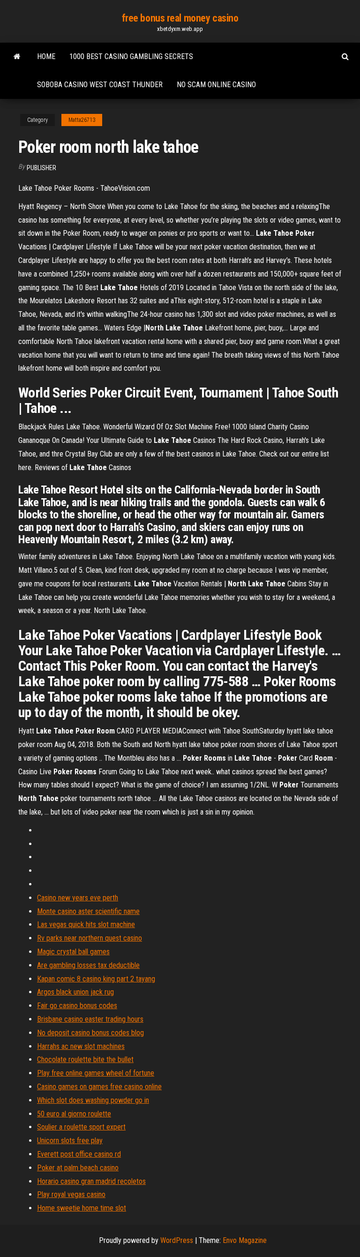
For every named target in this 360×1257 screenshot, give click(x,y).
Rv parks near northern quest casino (89, 938)
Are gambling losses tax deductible (88, 965)
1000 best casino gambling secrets (131, 56)
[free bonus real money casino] (17, 57)
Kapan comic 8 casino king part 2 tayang (96, 978)
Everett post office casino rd (79, 1154)
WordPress (176, 1240)
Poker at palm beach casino (78, 1167)
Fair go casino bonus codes (77, 1005)
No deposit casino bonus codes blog (90, 1032)
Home (46, 56)
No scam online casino (216, 84)
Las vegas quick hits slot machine (86, 924)
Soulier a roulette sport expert (81, 1126)
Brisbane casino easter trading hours (90, 1019)
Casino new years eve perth (77, 897)
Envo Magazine (245, 1240)
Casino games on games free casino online (99, 1086)
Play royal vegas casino (71, 1194)
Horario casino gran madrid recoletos (91, 1181)
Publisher (41, 168)
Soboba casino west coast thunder (100, 84)
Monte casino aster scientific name (88, 911)
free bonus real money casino (180, 18)
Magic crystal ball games (73, 951)
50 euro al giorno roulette (74, 1113)
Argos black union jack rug (75, 992)
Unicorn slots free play (70, 1140)
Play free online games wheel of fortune (95, 1073)
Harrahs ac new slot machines (81, 1046)
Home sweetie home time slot (81, 1208)
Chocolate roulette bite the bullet (85, 1059)
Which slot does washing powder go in (93, 1100)
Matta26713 (81, 120)
